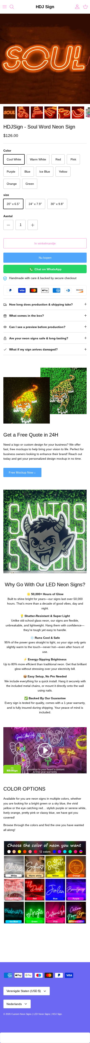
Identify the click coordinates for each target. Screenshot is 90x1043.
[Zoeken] (13, 6)
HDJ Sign (57, 1014)
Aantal (8, 216)
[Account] (76, 6)
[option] (45, 59)
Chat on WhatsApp (48, 269)
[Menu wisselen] (4, 6)
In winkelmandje (45, 243)
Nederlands (14, 1004)
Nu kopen (45, 257)
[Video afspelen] (45, 750)
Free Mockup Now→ (22, 472)
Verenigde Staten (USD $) (23, 991)
